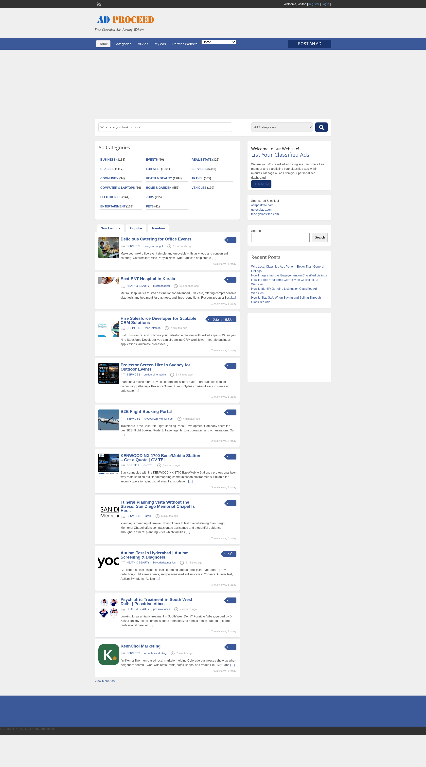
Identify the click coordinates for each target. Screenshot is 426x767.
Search (256, 231)
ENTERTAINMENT (112, 206)
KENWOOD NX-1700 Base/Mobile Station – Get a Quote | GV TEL (160, 457)
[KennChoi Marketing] (108, 664)
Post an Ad (309, 44)
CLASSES (107, 169)
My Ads (160, 44)
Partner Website (184, 44)
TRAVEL (197, 178)
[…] (214, 258)
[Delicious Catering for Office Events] (108, 257)
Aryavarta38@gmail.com (158, 418)
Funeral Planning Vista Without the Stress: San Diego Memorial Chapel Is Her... (158, 506)
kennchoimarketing (155, 653)
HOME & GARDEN (159, 187)
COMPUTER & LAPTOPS (117, 187)
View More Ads (105, 681)
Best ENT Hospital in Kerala (148, 278)
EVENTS (152, 159)
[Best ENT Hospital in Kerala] (108, 283)
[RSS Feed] (99, 4)
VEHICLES (199, 187)
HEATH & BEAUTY (159, 178)
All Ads (143, 44)
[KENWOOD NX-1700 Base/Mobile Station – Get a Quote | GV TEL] (108, 473)
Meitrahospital (161, 285)
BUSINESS (108, 159)
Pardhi (147, 515)
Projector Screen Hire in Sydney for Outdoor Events (155, 367)
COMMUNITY (109, 178)
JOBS (150, 197)
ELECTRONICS (111, 197)
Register (313, 4)
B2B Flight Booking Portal (146, 411)
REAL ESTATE (202, 159)
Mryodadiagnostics (164, 562)
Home (103, 44)
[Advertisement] (213, 84)
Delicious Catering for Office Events (156, 239)
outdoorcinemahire (155, 374)
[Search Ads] (321, 127)
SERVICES (199, 169)
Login (325, 4)
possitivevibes (161, 609)
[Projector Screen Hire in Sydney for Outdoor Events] (108, 383)
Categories (122, 44)
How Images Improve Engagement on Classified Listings (289, 275)
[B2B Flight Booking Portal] (108, 429)
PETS (150, 206)
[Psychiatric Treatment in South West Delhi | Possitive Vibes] (108, 617)
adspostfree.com (262, 205)
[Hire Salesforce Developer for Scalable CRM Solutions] (108, 336)
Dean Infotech (152, 327)
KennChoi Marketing (140, 646)
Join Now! (261, 184)
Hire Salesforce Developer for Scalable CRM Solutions (158, 320)
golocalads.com (261, 209)
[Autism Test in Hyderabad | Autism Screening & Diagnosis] (108, 571)
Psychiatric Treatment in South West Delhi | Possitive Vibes (156, 601)
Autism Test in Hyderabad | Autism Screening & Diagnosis (155, 555)
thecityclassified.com (265, 214)
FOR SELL (153, 169)
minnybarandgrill (153, 246)
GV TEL (148, 465)
